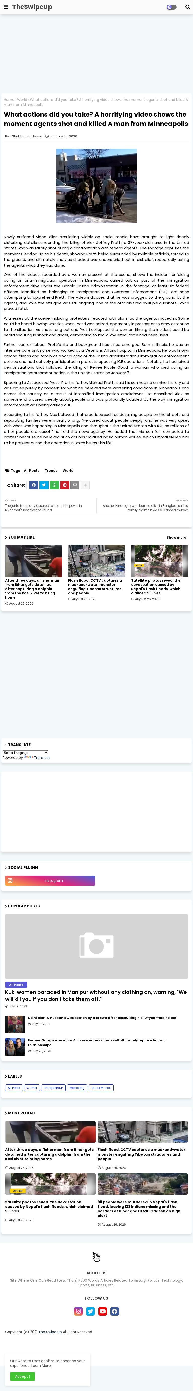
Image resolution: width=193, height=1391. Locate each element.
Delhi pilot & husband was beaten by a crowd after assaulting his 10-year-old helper (102, 1018)
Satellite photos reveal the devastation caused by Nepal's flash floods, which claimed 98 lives (156, 586)
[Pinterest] (64, 485)
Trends (51, 470)
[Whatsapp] (54, 485)
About (56, 1340)
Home (9, 99)
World (22, 99)
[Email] (74, 485)
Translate (42, 757)
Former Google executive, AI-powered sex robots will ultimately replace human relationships (97, 1042)
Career (32, 1088)
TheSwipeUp (32, 6)
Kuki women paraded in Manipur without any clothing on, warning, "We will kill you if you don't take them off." (96, 996)
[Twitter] (44, 485)
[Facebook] (33, 485)
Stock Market (101, 1088)
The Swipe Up (50, 1331)
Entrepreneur (53, 1088)
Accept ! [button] (22, 1376)
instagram (54, 880)
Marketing (77, 1088)
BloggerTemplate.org (138, 1351)
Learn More (41, 1365)
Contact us (77, 1340)
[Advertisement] (96, 54)
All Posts (32, 470)
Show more (176, 537)
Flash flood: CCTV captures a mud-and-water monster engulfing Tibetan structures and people (95, 586)
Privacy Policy (105, 1340)
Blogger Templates (74, 1351)
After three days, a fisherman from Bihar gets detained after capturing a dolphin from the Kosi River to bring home (32, 589)
